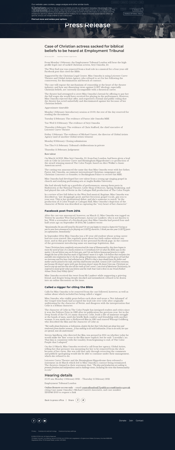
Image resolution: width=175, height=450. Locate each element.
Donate (122, 420)
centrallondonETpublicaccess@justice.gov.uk (106, 387)
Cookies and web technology (47, 431)
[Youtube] (44, 421)
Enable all (138, 10)
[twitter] (83, 400)
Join (131, 420)
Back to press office (54, 400)
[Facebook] (34, 421)
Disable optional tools (133, 14)
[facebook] (78, 400)
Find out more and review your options (49, 19)
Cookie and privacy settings (67, 431)
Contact (139, 420)
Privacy (34, 431)
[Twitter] (39, 421)
